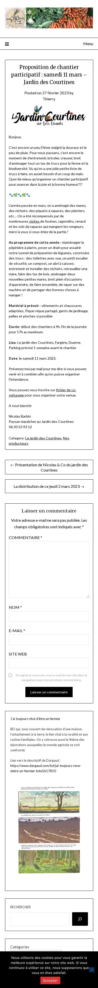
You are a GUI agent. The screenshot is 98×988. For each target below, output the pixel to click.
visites (34, 221)
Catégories (19, 947)
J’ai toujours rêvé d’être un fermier (35, 719)
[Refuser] (91, 969)
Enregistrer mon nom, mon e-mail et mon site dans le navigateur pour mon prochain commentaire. (51, 677)
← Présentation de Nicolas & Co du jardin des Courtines (49, 467)
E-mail (17, 630)
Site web (18, 653)
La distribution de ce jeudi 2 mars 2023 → (49, 486)
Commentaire (25, 537)
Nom (15, 607)
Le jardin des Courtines (43, 438)
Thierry (49, 99)
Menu (88, 43)
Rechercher (20, 907)
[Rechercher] (80, 919)
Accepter (50, 980)
